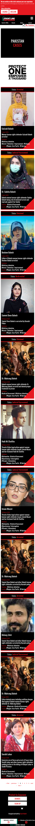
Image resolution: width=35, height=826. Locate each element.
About (21, 23)
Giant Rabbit (23, 814)
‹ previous (13, 783)
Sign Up (18, 803)
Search (30, 23)
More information (5, 8)
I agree (5, 11)
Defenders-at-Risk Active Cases (26, 820)
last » (19, 785)
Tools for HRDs (5, 23)
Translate (31, 25)
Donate (13, 23)
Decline (13, 11)
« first (7, 783)
